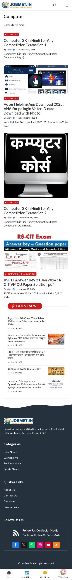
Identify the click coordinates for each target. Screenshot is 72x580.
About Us (9, 489)
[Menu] (66, 5)
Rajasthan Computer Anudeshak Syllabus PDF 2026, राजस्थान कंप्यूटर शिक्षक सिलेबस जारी (26, 338)
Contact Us (10, 495)
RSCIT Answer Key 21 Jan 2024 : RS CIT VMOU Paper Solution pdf (34, 282)
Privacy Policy (11, 506)
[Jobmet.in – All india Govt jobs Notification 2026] (17, 5)
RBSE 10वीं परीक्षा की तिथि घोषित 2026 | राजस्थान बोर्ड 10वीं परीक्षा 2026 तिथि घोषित (26, 355)
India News (10, 451)
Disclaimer (10, 501)
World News (11, 457)
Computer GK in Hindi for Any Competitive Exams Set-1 (29, 42)
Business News (12, 463)
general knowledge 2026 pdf (24, 368)
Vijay (9, 49)
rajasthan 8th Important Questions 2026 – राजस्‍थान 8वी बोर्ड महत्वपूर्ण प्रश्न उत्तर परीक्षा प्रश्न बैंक (26, 384)
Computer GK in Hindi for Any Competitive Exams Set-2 (29, 210)
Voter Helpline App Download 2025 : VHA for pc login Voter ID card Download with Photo (34, 108)
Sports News (11, 469)
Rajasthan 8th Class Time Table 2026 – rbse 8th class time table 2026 (26, 321)
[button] (54, 5)
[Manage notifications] (63, 572)
